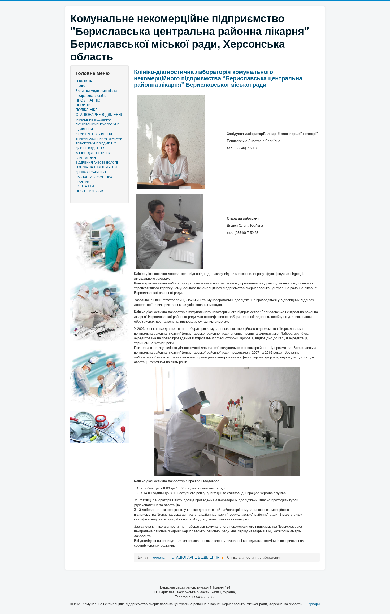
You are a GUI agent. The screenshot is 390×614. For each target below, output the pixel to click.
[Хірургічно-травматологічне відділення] (99, 242)
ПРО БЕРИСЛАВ (89, 190)
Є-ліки (80, 86)
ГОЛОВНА (84, 81)
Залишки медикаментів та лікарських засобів (96, 93)
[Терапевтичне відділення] (99, 427)
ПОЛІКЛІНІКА (87, 109)
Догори (314, 603)
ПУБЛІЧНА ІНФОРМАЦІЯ (96, 167)
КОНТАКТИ (85, 186)
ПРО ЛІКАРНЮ (88, 100)
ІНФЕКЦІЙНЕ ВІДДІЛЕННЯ (93, 119)
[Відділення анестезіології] (99, 309)
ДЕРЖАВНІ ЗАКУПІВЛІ (91, 172)
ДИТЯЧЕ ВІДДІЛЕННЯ (90, 148)
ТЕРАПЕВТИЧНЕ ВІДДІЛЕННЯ (96, 143)
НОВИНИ (83, 105)
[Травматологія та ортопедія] (99, 376)
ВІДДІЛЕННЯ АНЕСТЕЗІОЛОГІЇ (97, 162)
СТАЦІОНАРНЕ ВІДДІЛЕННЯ (99, 114)
